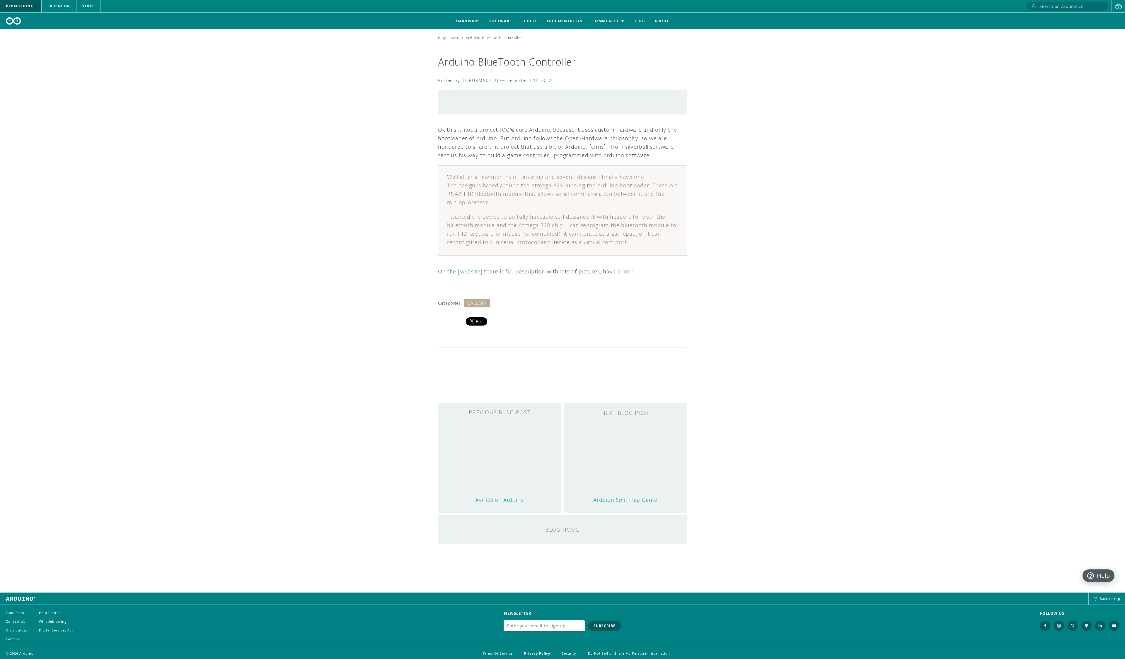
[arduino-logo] (13, 21)
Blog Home (448, 37)
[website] (470, 271)
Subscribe (605, 625)
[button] (1118, 6)
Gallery (477, 303)
